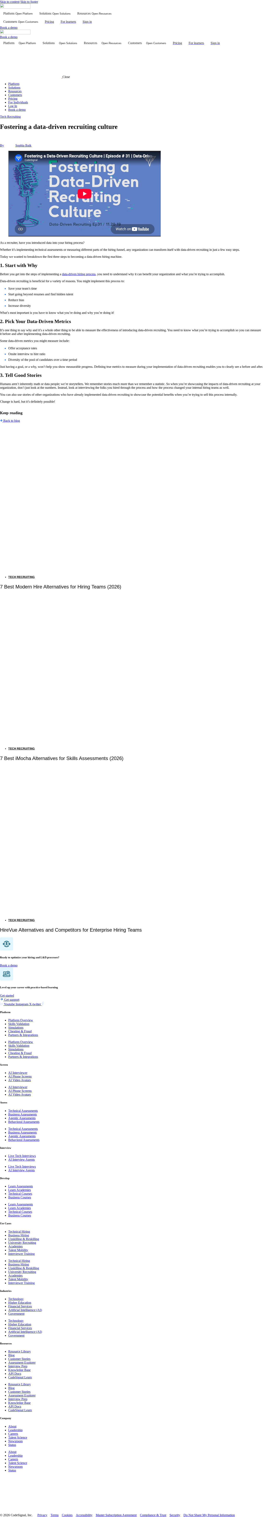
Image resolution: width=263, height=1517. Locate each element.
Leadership (15, 1430)
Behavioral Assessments (23, 1122)
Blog (11, 1355)
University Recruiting (22, 1242)
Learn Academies (19, 1190)
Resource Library (19, 1351)
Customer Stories (19, 1359)
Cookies (67, 1515)
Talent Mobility (18, 1250)
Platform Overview (20, 1020)
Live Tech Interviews (22, 1156)
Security (175, 1515)
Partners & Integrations (23, 1035)
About (12, 1426)
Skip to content (10, 1)
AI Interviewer (17, 1073)
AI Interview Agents (21, 1159)
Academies (15, 1246)
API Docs (14, 1374)
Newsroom (15, 1441)
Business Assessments (22, 1114)
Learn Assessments (20, 1186)
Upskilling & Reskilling (23, 1239)
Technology (16, 1299)
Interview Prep (17, 1366)
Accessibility (84, 1515)
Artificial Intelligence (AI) (25, 1310)
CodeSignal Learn (20, 1377)
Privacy (42, 1515)
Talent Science (17, 1437)
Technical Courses (20, 1194)
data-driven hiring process (79, 274)
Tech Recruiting (10, 116)
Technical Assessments (23, 1110)
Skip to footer (29, 1)
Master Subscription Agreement (116, 1515)
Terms (55, 1515)
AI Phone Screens (20, 1076)
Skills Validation (18, 1024)
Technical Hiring (19, 1231)
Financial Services (20, 1306)
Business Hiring (18, 1235)
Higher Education (19, 1302)
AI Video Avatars (19, 1080)
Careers (13, 1434)
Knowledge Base (19, 1370)
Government (16, 1313)
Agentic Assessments (22, 1118)
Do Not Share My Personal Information (209, 1515)
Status (12, 1445)
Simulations (15, 1027)
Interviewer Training (21, 1254)
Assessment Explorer (22, 1362)
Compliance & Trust (153, 1515)
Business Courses (19, 1197)
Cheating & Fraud (20, 1031)
